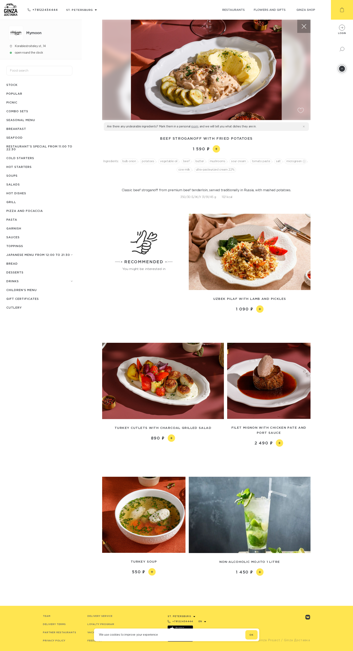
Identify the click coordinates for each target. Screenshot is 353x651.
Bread (12, 263)
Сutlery (14, 307)
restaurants (233, 9)
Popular (14, 93)
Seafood (14, 137)
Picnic (11, 102)
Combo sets (17, 111)
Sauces (13, 237)
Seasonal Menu (20, 119)
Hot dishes (16, 193)
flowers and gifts (270, 9)
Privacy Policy (54, 640)
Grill (11, 202)
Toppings (14, 245)
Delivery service (100, 616)
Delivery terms (54, 624)
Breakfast (16, 128)
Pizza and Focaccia (24, 210)
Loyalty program (100, 624)
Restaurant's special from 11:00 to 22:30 (39, 148)
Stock (12, 84)
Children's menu (21, 289)
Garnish (13, 228)
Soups (12, 175)
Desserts (14, 272)
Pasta (11, 219)
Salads (13, 184)
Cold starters (20, 158)
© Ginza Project (267, 640)
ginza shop (305, 9)
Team (46, 616)
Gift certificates (22, 298)
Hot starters (19, 166)
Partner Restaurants (59, 632)
